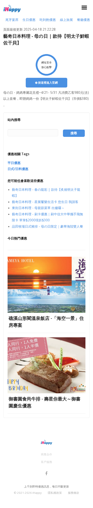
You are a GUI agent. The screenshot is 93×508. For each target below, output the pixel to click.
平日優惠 (14, 163)
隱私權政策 (55, 493)
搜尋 (74, 133)
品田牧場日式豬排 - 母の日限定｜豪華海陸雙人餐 (47, 226)
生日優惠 (28, 19)
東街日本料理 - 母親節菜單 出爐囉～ (38, 208)
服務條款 (73, 493)
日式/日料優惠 (18, 169)
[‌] (46, 474)
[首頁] (12, 8)
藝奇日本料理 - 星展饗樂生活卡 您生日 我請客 (45, 202)
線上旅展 (66, 19)
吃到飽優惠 (48, 19)
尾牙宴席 (11, 19)
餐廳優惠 (83, 19)
